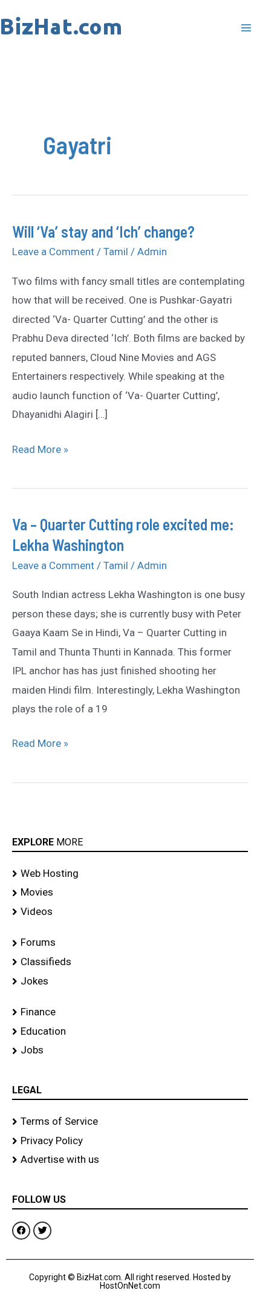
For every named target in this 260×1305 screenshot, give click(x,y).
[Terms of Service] (130, 1121)
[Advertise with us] (130, 1160)
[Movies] (130, 892)
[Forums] (130, 942)
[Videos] (130, 912)
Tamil (115, 252)
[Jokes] (130, 981)
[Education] (130, 1031)
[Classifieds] (130, 962)
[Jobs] (130, 1050)
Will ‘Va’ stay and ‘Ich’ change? (103, 231)
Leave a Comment (53, 252)
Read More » (40, 447)
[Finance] (130, 1012)
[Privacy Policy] (130, 1141)
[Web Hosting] (130, 874)
